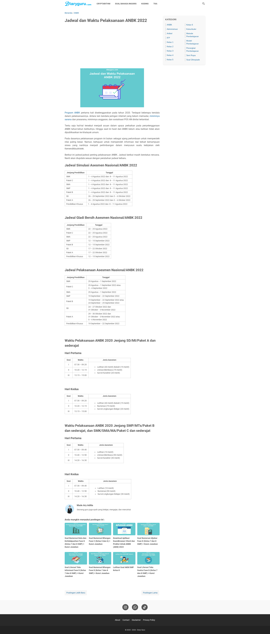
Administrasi (172, 29)
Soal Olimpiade (193, 60)
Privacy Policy (149, 620)
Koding (145, 4)
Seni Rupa (191, 55)
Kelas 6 (189, 25)
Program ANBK (72, 112)
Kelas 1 (170, 42)
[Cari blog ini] (203, 3)
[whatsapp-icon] (135, 607)
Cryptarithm (103, 4)
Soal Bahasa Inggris (126, 4)
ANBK (169, 25)
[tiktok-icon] (144, 607)
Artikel (169, 33)
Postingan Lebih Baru (75, 593)
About (117, 620)
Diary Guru (141, 630)
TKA (155, 4)
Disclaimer (136, 620)
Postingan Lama (150, 593)
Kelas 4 (170, 55)
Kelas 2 (170, 46)
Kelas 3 (170, 51)
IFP (168, 38)
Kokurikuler (191, 29)
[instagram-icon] (125, 607)
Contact (126, 620)
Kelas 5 (170, 59)
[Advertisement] (112, 46)
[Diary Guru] (78, 3)
